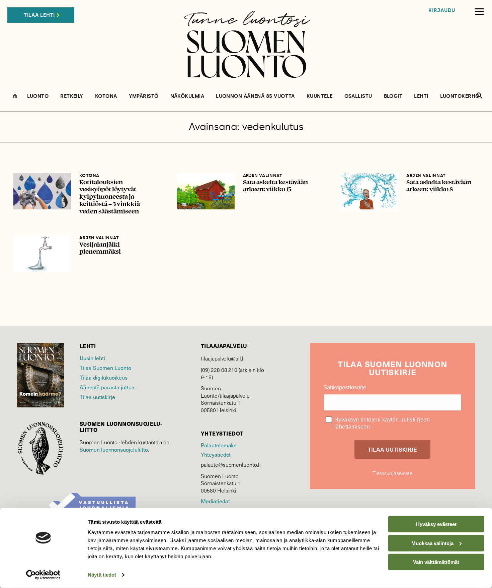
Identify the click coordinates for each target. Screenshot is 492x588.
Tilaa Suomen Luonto (105, 368)
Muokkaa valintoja (432, 543)
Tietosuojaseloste (393, 473)
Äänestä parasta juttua (107, 387)
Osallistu (358, 96)
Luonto (38, 96)
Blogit (393, 96)
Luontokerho (460, 96)
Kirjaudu (441, 10)
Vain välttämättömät (436, 562)
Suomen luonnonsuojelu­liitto (114, 449)
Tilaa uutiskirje (97, 397)
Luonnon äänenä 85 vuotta (255, 96)
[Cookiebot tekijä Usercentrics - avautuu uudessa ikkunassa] (43, 575)
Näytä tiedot (102, 575)
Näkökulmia (187, 96)
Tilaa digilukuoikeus (104, 377)
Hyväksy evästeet (436, 524)
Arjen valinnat (262, 175)
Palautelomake (219, 445)
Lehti (421, 96)
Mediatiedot (215, 501)
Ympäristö (144, 96)
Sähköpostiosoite (344, 387)
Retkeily (71, 96)
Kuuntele (320, 96)
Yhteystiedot (216, 454)
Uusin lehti (92, 358)
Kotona (106, 96)
